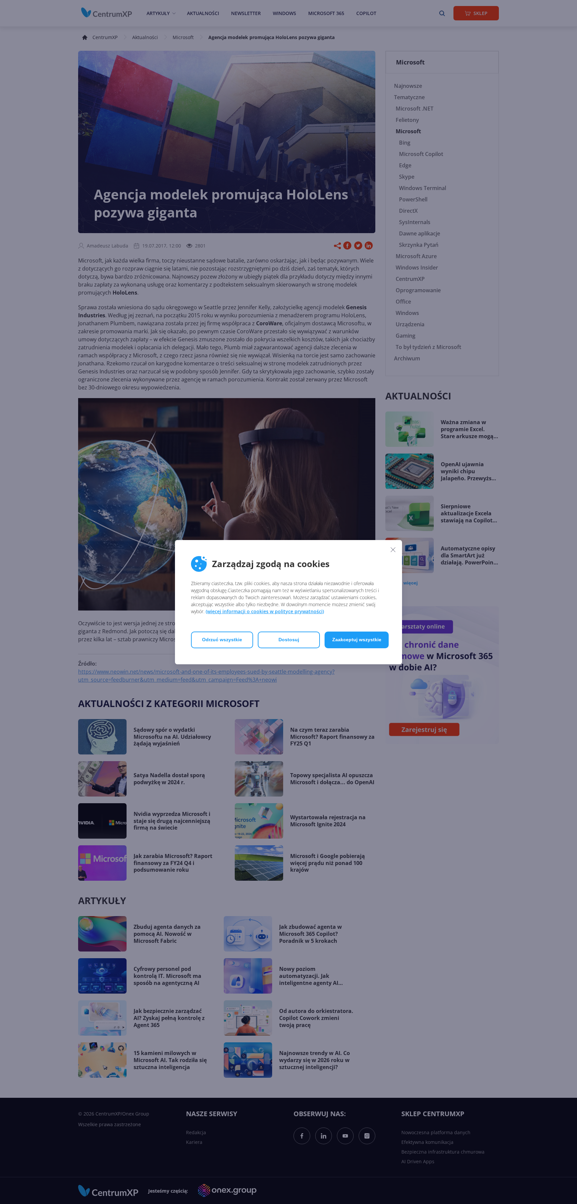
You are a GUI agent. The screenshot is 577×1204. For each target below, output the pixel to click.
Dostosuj (288, 639)
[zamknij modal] (393, 549)
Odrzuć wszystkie (222, 639)
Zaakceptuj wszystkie (356, 639)
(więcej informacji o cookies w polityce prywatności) (265, 611)
